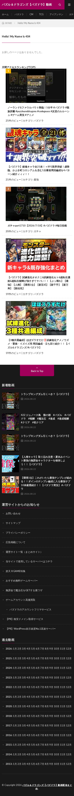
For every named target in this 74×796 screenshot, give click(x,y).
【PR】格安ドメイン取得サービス (24, 619)
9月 (51, 658)
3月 (24, 649)
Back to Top (37, 371)
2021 (9, 697)
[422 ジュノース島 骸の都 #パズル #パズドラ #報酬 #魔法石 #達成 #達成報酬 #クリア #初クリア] (10, 422)
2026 (9, 649)
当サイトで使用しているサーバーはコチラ (29, 561)
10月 (56, 658)
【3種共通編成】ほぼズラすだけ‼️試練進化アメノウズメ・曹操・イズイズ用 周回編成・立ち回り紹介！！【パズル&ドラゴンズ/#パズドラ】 (39, 344)
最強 (36, 180)
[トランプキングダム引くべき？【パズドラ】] (10, 401)
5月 (33, 649)
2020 (9, 706)
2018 (9, 716)
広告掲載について (15, 542)
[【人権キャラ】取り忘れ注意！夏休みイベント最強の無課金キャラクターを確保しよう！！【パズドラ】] (10, 463)
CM (31, 14)
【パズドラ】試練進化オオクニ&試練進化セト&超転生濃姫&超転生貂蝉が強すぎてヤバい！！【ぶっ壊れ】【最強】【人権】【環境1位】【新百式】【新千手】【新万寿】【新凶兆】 (39, 283)
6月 (38, 649)
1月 (15, 649)
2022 (9, 687)
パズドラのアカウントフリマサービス (30, 610)
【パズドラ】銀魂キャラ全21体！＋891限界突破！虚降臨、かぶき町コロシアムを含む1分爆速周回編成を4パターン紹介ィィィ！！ (39, 171)
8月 (47, 649)
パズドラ (19, 14)
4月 (29, 649)
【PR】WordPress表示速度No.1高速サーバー (31, 629)
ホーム (5, 14)
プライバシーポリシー (18, 533)
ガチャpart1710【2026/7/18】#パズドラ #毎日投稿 (37, 226)
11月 (62, 658)
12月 (69, 658)
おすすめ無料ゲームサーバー (22, 581)
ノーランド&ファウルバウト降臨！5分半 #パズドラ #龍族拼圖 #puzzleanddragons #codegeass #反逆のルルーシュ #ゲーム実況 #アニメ (38, 111)
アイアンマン (56, 14)
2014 (9, 754)
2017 (9, 726)
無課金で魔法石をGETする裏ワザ (24, 590)
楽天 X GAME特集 (15, 571)
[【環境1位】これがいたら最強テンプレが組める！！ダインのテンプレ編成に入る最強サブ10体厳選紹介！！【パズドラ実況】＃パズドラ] (10, 484)
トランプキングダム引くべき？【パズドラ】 (45, 394)
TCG (41, 14)
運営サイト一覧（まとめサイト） (24, 552)
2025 (9, 658)
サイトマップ (13, 523)
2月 (19, 649)
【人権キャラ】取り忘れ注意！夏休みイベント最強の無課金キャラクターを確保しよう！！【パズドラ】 (45, 461)
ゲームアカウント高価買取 (20, 600)
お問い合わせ (13, 513)
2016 (9, 735)
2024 (9, 668)
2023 (9, 678)
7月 (42, 649)
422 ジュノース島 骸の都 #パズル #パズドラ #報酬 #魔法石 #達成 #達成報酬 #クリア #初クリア (46, 419)
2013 (9, 764)
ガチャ (37, 231)
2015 (9, 745)
